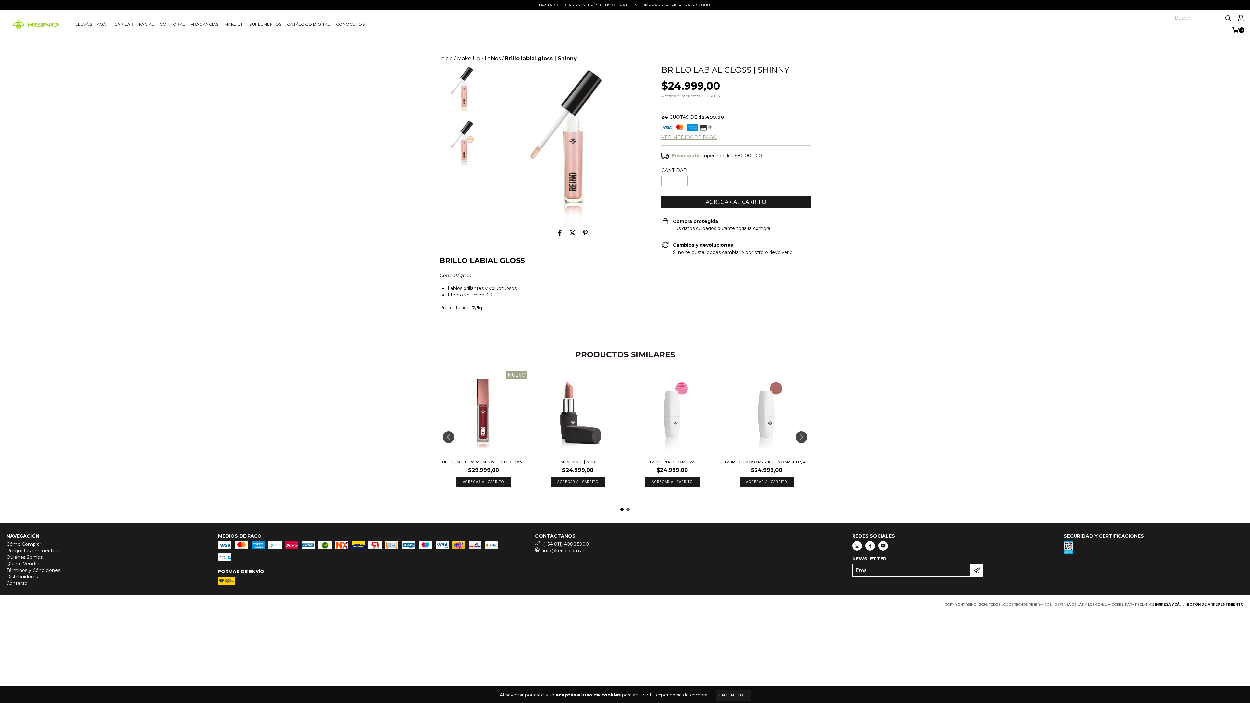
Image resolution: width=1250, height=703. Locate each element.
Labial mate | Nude (578, 462)
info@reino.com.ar (563, 551)
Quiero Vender (23, 564)
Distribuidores (22, 577)
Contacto (17, 583)
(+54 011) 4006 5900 (566, 544)
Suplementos (265, 24)
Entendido (733, 695)
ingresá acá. (1168, 604)
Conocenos (350, 24)
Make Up (234, 24)
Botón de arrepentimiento (1215, 604)
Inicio (446, 58)
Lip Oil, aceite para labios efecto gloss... (483, 462)
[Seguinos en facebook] (870, 546)
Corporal (172, 24)
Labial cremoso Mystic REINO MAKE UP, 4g (766, 462)
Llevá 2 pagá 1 (92, 24)
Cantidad (674, 170)
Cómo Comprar (24, 544)
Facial (146, 24)
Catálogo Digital (308, 24)
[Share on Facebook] (560, 232)
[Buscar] (1228, 18)
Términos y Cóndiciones (33, 570)
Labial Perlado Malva (672, 462)
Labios (493, 58)
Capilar (123, 24)
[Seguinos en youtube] (883, 546)
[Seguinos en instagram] (857, 546)
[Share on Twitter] (572, 232)
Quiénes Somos (25, 557)
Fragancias (205, 24)
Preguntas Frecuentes (32, 551)
